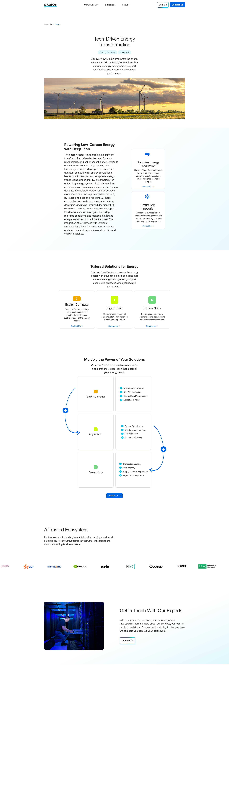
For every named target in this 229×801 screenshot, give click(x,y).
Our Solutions (90, 5)
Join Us (163, 4)
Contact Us (177, 4)
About (125, 5)
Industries (109, 5)
